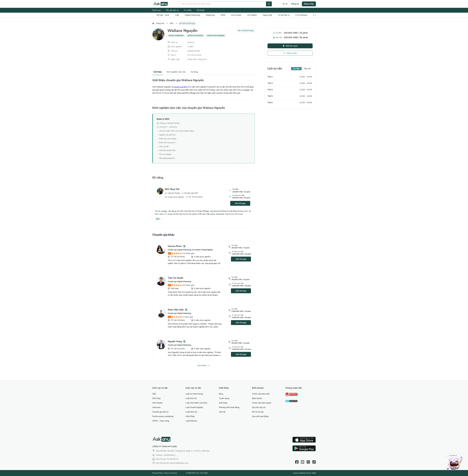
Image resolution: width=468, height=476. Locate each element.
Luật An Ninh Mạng (194, 394)
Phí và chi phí (257, 412)
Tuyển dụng (224, 398)
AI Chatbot (252, 15)
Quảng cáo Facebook (215, 36)
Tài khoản (200, 10)
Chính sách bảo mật (260, 394)
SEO (172, 23)
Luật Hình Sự (191, 412)
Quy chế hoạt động (260, 416)
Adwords (156, 407)
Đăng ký (295, 4)
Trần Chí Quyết (175, 277)
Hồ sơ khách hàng (246, 30)
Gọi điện (296, 68)
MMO (223, 15)
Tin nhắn (187, 10)
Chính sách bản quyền (261, 403)
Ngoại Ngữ (267, 15)
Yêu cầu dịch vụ (172, 10)
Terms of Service (170, 473)
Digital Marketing (192, 15)
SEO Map (156, 398)
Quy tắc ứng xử (258, 407)
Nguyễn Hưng (175, 341)
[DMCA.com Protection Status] (291, 401)
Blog (221, 394)
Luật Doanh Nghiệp (194, 407)
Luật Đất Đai (191, 421)
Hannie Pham (175, 246)
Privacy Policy (157, 473)
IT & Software (301, 15)
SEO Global (157, 403)
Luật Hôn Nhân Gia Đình (196, 403)
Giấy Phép (190, 416)
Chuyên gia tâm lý (160, 412)
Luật (177, 15)
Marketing (210, 15)
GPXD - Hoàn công (160, 421)
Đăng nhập (309, 4)
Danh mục (156, 10)
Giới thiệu (223, 403)
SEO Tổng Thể (172, 189)
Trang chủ (160, 23)
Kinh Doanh (236, 15)
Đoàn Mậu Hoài (176, 309)
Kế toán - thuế (163, 15)
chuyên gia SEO (180, 87)
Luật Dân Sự (191, 398)
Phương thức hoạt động (229, 407)
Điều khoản (257, 398)
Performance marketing (162, 416)
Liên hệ (222, 412)
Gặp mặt (307, 68)
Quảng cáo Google (195, 36)
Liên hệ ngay (240, 203)
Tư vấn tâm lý (283, 15)
